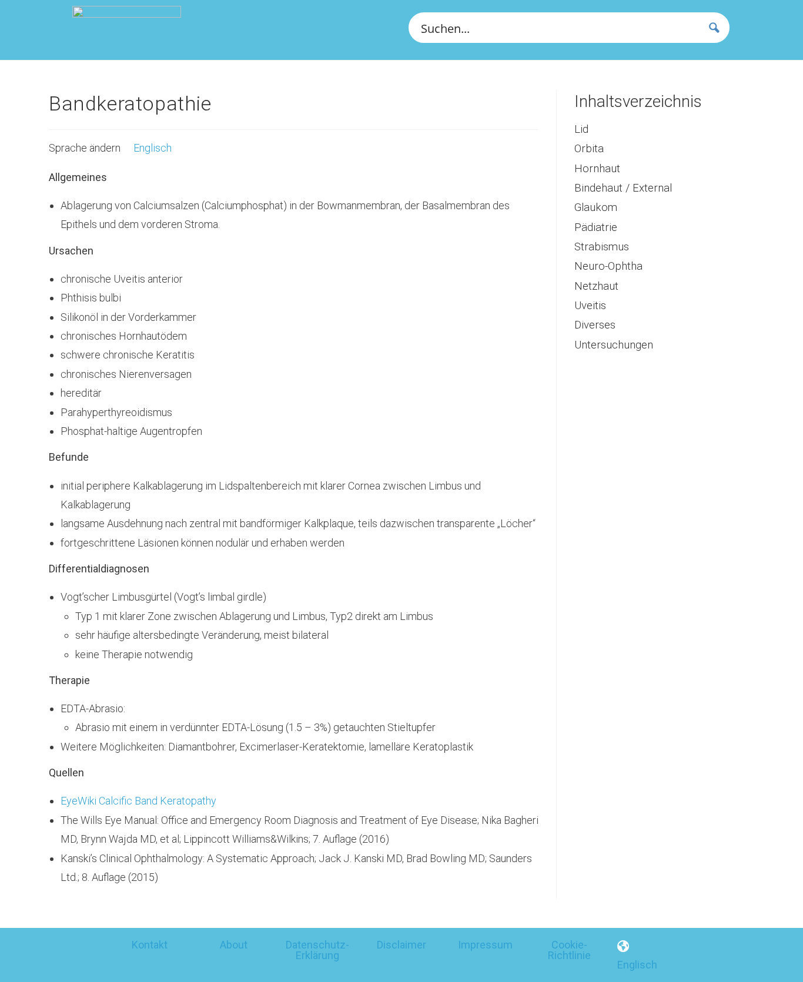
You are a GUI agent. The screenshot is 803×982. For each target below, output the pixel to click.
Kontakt (150, 945)
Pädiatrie (595, 227)
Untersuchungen (613, 344)
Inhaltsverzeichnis (638, 101)
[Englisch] (623, 947)
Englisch (151, 148)
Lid (581, 129)
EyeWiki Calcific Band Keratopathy (138, 801)
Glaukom (595, 207)
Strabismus (601, 246)
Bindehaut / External (623, 188)
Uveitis (590, 305)
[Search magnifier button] (714, 27)
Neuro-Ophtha (608, 266)
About (233, 945)
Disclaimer (401, 945)
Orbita (589, 148)
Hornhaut (597, 168)
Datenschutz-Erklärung (317, 950)
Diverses (594, 325)
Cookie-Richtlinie (569, 950)
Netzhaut (596, 286)
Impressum (485, 945)
